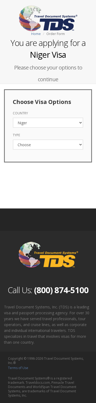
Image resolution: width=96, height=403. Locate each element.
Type (16, 135)
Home (36, 33)
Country (20, 113)
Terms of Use (18, 368)
